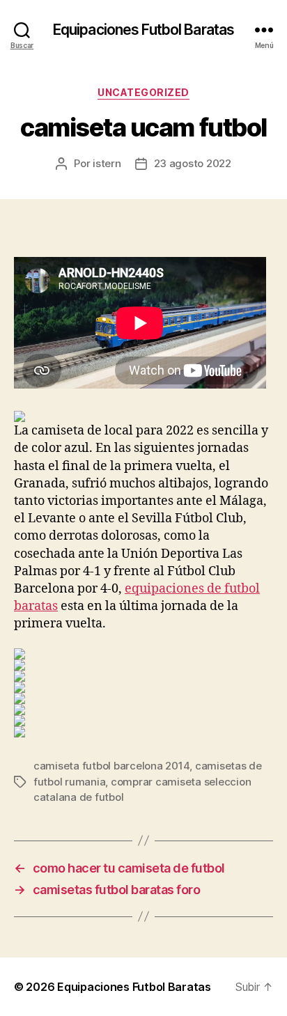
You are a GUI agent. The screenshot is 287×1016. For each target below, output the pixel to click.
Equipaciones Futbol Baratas (143, 29)
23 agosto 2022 (192, 163)
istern (107, 163)
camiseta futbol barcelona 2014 (111, 765)
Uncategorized (143, 92)
